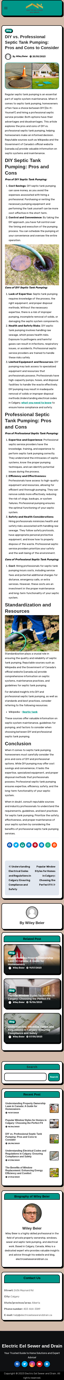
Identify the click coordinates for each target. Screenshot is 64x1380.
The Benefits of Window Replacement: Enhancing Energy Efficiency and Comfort (24, 1170)
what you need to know (36, 402)
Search (32, 1067)
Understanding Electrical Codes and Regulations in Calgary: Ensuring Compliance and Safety (31, 1030)
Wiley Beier (22, 56)
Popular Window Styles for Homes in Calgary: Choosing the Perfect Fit (45, 875)
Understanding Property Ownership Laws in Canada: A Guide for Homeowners (30, 961)
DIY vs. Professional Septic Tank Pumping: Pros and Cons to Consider (32, 42)
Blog (8, 30)
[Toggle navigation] (5, 8)
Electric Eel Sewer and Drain (32, 1345)
